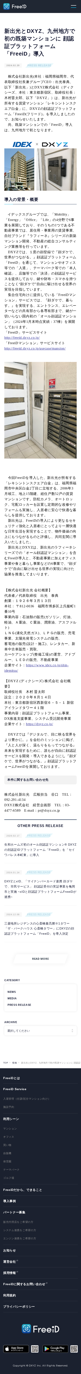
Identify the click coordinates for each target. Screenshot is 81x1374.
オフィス (8, 1136)
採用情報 (9, 1273)
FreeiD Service (15, 1089)
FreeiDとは (11, 1078)
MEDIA (12, 998)
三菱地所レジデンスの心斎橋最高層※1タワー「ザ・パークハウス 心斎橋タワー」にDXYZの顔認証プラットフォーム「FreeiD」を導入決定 (39, 929)
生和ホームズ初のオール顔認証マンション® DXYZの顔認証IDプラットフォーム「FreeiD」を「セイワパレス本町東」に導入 (40, 850)
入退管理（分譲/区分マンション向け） (27, 1098)
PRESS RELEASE (39, 65)
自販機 (7, 1153)
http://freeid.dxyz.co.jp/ (22, 337)
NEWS (12, 991)
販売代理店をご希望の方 (18, 1222)
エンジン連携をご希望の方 (19, 1238)
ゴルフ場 (8, 1177)
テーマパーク (11, 1169)
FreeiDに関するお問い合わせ (24, 1284)
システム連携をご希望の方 (19, 1230)
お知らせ (9, 1250)
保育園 (7, 1161)
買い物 (7, 1145)
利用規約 (9, 1295)
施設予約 (8, 1106)
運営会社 (9, 1261)
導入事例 (9, 1201)
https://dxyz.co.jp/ (39, 724)
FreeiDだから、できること (22, 1190)
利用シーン (11, 1119)
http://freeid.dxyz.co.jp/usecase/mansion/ (35, 348)
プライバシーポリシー (19, 1306)
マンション (10, 1128)
